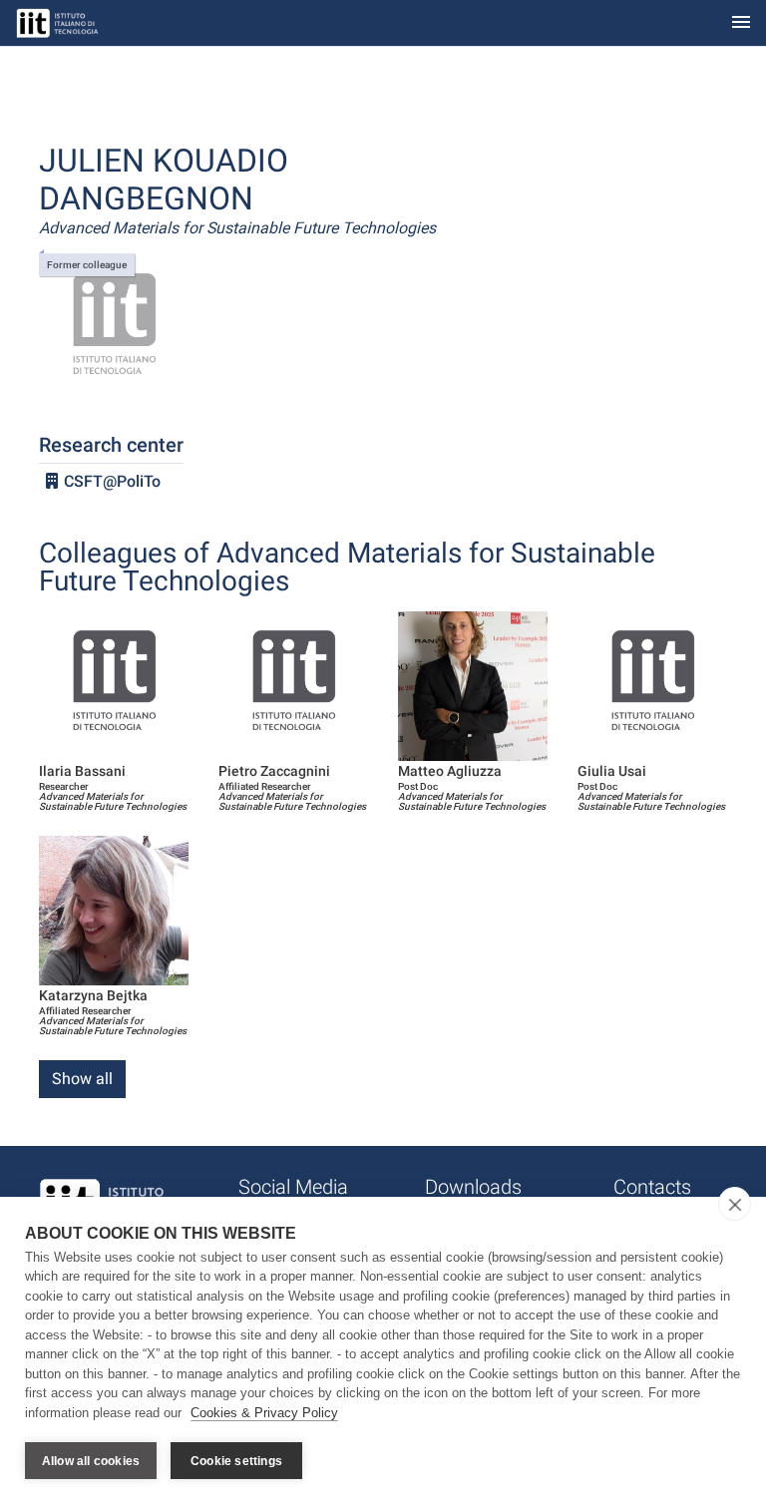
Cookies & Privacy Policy (264, 1412)
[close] (734, 1204)
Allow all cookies (91, 1461)
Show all (82, 1078)
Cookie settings (236, 1461)
